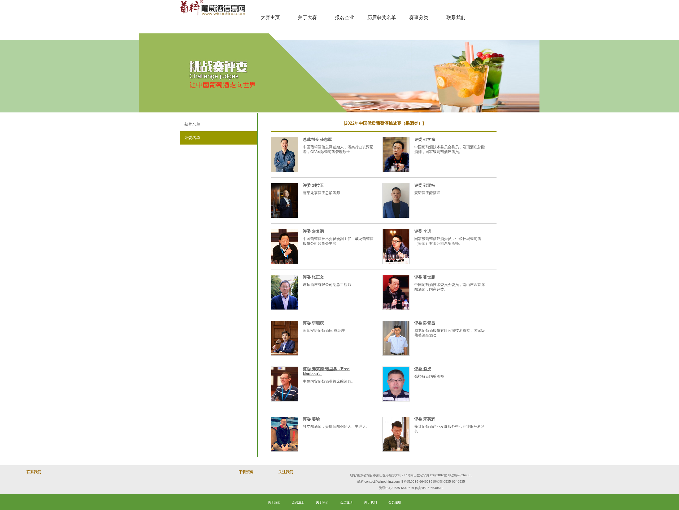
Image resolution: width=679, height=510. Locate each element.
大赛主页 (270, 17)
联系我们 (455, 17)
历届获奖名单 (381, 17)
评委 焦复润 (313, 231)
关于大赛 (307, 17)
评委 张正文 (313, 277)
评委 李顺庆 (313, 323)
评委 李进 (422, 231)
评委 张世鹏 (424, 277)
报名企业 (344, 17)
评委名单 (192, 137)
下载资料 (246, 472)
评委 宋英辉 (424, 419)
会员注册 (298, 502)
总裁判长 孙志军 (317, 139)
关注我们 (285, 472)
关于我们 (274, 502)
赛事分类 (418, 17)
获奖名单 (192, 124)
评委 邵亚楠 (424, 185)
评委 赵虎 (422, 369)
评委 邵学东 (424, 139)
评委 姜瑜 (311, 419)
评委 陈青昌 (424, 323)
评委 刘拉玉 (313, 185)
